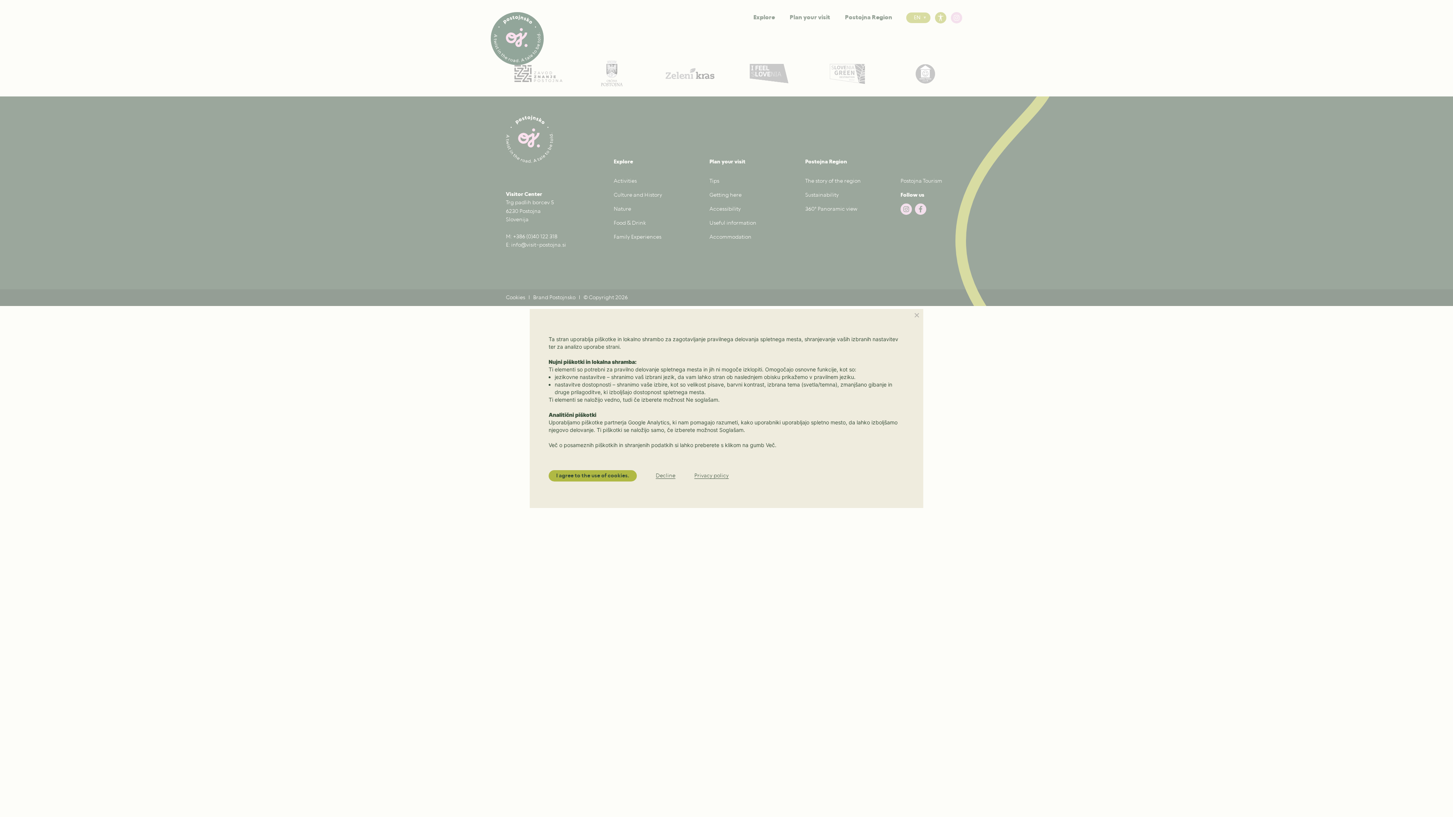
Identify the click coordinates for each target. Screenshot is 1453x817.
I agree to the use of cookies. (592, 476)
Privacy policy (711, 476)
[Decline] (916, 315)
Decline (665, 476)
